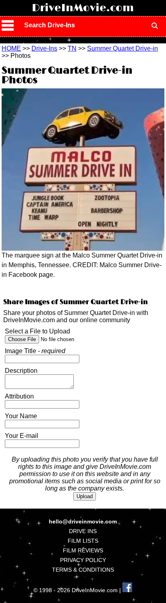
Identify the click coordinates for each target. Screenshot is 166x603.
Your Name (21, 416)
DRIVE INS (83, 531)
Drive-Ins (44, 48)
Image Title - (35, 350)
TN (72, 48)
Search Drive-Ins (49, 25)
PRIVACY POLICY (83, 560)
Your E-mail (21, 435)
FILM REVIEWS (83, 550)
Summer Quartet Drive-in (122, 48)
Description (21, 370)
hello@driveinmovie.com (83, 521)
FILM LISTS (83, 541)
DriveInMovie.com (83, 8)
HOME (11, 48)
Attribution (19, 396)
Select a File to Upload (37, 331)
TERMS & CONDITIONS (83, 569)
